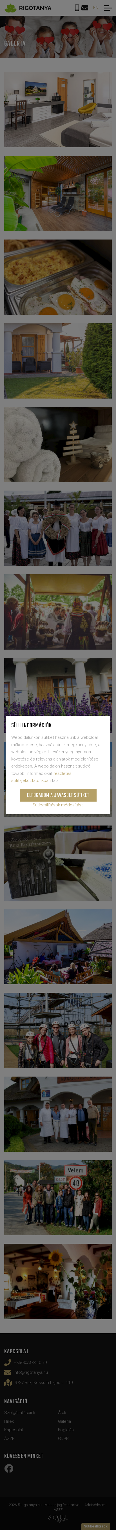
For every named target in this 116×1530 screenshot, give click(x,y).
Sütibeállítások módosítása (58, 805)
